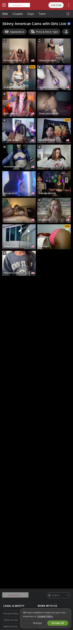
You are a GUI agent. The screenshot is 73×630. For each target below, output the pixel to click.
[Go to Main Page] (22, 5)
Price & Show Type (47, 31)
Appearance (17, 31)
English (56, 595)
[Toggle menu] (4, 5)
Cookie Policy (45, 616)
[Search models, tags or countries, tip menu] (68, 14)
